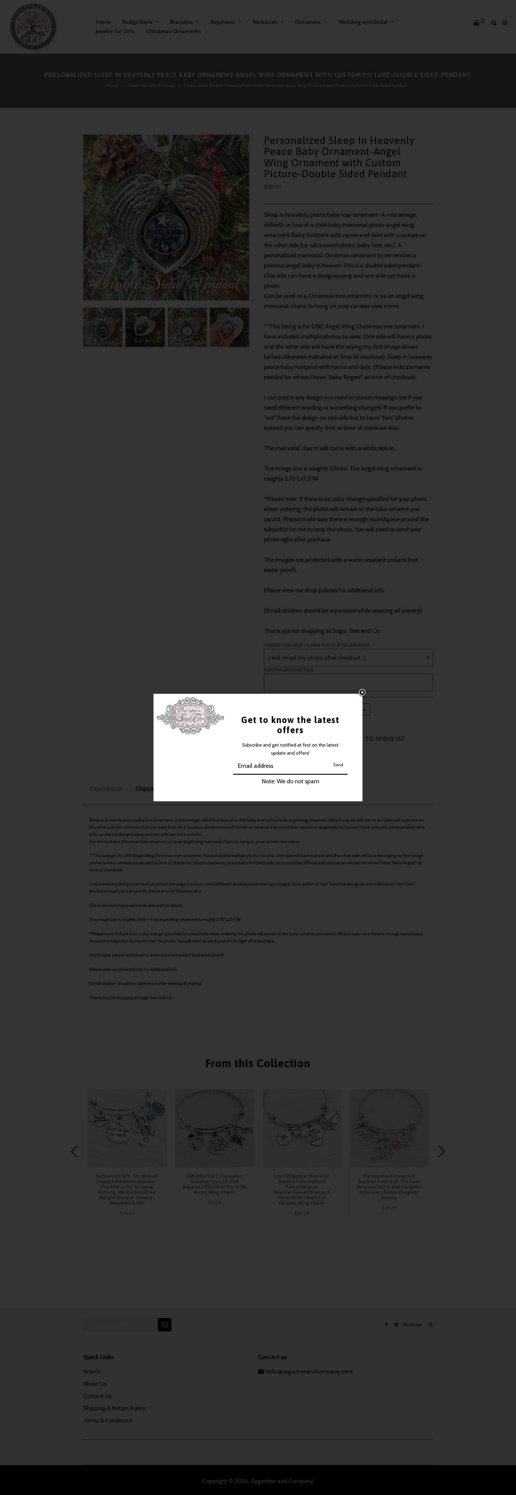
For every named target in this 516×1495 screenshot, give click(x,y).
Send (338, 765)
